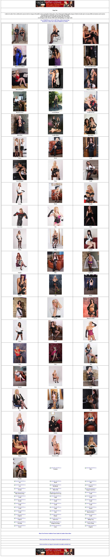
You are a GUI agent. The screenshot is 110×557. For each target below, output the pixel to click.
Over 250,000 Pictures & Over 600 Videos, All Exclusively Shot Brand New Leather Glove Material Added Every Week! (55, 21)
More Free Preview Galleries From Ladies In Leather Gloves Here (55, 533)
